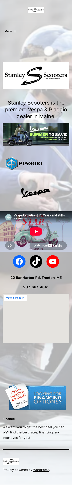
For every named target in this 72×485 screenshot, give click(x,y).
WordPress (41, 470)
